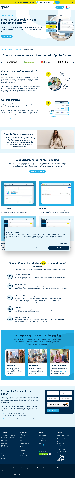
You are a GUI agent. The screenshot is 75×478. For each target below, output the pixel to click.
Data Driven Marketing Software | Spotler (5, 7)
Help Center (62, 371)
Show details (63, 243)
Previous (1, 62)
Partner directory (42, 438)
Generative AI (4, 455)
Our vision (3, 452)
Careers (40, 443)
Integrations (3, 439)
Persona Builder (23, 455)
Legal (40, 448)
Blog (21, 434)
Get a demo (3, 445)
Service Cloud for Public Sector (7, 437)
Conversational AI (5, 453)
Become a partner (42, 440)
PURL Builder (22, 450)
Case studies (22, 435)
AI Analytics (3, 458)
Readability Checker (24, 453)
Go (57, 2)
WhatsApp (60, 453)
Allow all (59, 247)
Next (73, 62)
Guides (21, 437)
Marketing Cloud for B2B (6, 434)
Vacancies (41, 445)
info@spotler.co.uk (62, 451)
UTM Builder (22, 449)
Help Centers (22, 440)
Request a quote (4, 446)
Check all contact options (62, 438)
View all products (4, 440)
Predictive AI (4, 457)
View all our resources (24, 443)
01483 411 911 (61, 443)
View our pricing (4, 443)
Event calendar (23, 439)
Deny (37, 247)
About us (41, 434)
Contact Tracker (23, 452)
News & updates (42, 435)
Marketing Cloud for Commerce (8, 435)
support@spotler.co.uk (63, 445)
